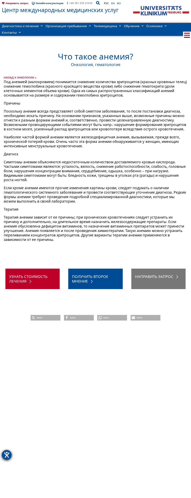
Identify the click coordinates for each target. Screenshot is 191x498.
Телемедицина (105, 26)
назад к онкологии (19, 77)
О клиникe (154, 26)
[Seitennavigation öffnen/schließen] (187, 35)
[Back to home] (161, 10)
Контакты (9, 32)
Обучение (132, 26)
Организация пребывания (66, 26)
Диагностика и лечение (20, 26)
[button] (45, 318)
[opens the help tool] (7, 455)
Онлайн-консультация (49, 3)
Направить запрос (17, 3)
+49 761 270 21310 (80, 3)
